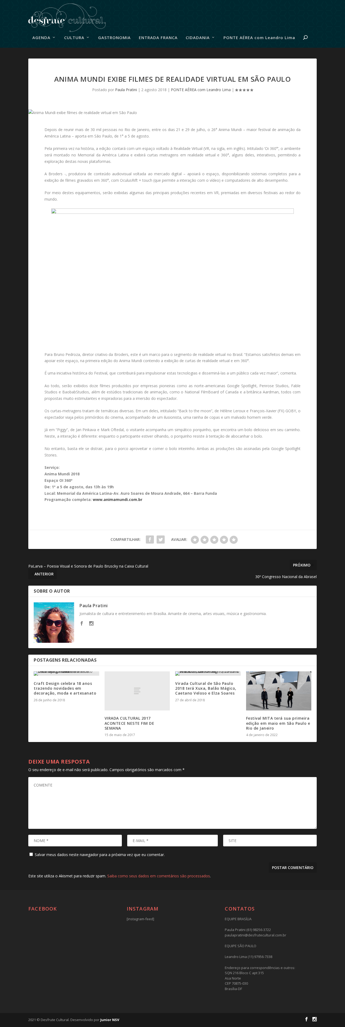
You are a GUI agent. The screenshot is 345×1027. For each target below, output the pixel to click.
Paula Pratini (126, 89)
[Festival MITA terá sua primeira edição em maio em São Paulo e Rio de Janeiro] (279, 691)
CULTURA (74, 37)
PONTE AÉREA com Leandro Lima (259, 37)
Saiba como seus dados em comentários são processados (158, 875)
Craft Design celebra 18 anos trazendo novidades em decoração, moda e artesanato (65, 688)
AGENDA (41, 37)
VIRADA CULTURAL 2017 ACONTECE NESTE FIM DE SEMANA (129, 723)
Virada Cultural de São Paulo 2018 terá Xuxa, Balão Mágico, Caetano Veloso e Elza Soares (205, 688)
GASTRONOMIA (114, 37)
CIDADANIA (198, 37)
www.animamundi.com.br (117, 499)
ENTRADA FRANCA (158, 37)
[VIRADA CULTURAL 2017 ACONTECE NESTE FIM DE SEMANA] (137, 690)
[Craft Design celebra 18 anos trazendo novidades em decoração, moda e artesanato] (66, 673)
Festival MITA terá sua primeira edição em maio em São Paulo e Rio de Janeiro (278, 723)
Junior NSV (109, 1019)
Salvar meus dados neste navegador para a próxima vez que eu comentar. (100, 854)
